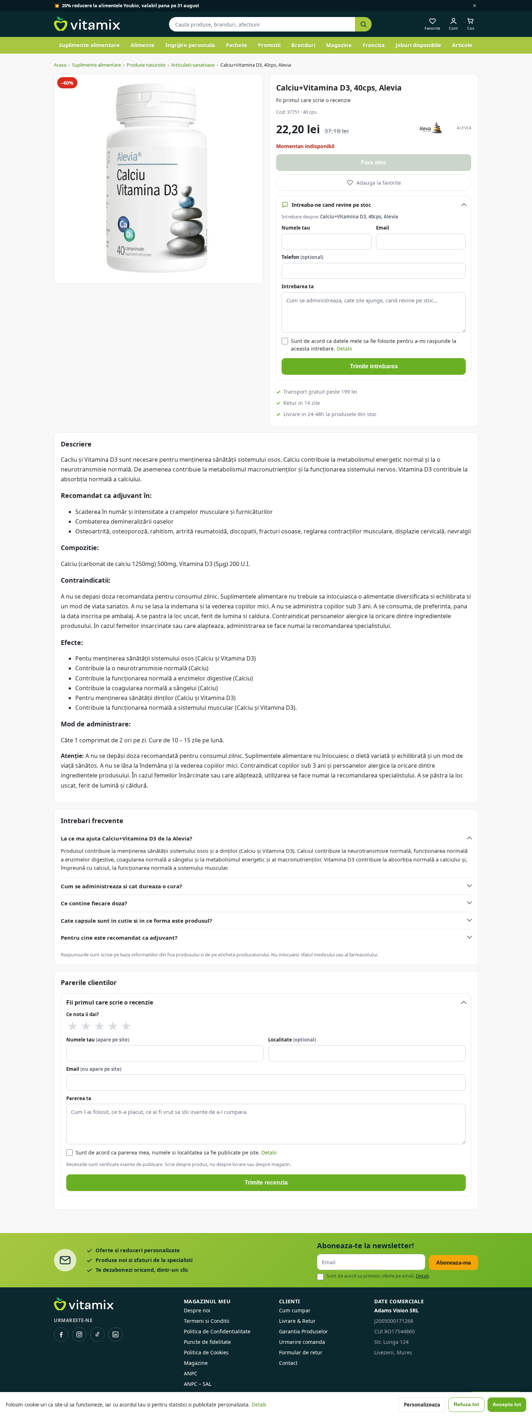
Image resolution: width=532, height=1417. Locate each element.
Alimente (143, 45)
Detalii (344, 348)
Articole (462, 45)
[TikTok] (97, 1334)
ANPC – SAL (197, 1383)
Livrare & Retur (297, 1320)
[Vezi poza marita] (158, 179)
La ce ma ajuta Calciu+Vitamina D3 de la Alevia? (126, 838)
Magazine (339, 45)
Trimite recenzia (266, 1182)
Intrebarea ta (298, 286)
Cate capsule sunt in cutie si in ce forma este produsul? (136, 920)
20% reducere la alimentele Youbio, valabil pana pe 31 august (130, 6)
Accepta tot (507, 1404)
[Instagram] (79, 1334)
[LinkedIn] (115, 1334)
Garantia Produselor (303, 1331)
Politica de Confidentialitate (217, 1331)
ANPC (190, 1373)
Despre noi (197, 1310)
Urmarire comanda (302, 1341)
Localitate (292, 1039)
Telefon (302, 257)
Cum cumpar (295, 1310)
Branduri (303, 45)
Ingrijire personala (190, 45)
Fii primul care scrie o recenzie (313, 100)
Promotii (269, 45)
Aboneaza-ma (453, 1262)
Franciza (374, 45)
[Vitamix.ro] (87, 24)
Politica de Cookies (206, 1352)
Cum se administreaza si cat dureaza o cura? (121, 886)
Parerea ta (78, 1098)
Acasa (60, 65)
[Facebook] (61, 1334)
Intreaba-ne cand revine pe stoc (331, 204)
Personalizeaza (422, 1404)
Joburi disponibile (418, 45)
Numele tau (296, 228)
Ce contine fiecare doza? (94, 903)
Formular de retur (300, 1352)
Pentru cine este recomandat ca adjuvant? (119, 937)
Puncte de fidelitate (207, 1341)
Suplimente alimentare (89, 45)
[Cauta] (363, 24)
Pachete (236, 45)
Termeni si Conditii (206, 1320)
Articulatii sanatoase (193, 65)
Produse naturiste (146, 65)
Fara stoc (374, 162)
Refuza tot (466, 1404)
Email (382, 228)
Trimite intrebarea (374, 366)
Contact (288, 1362)
